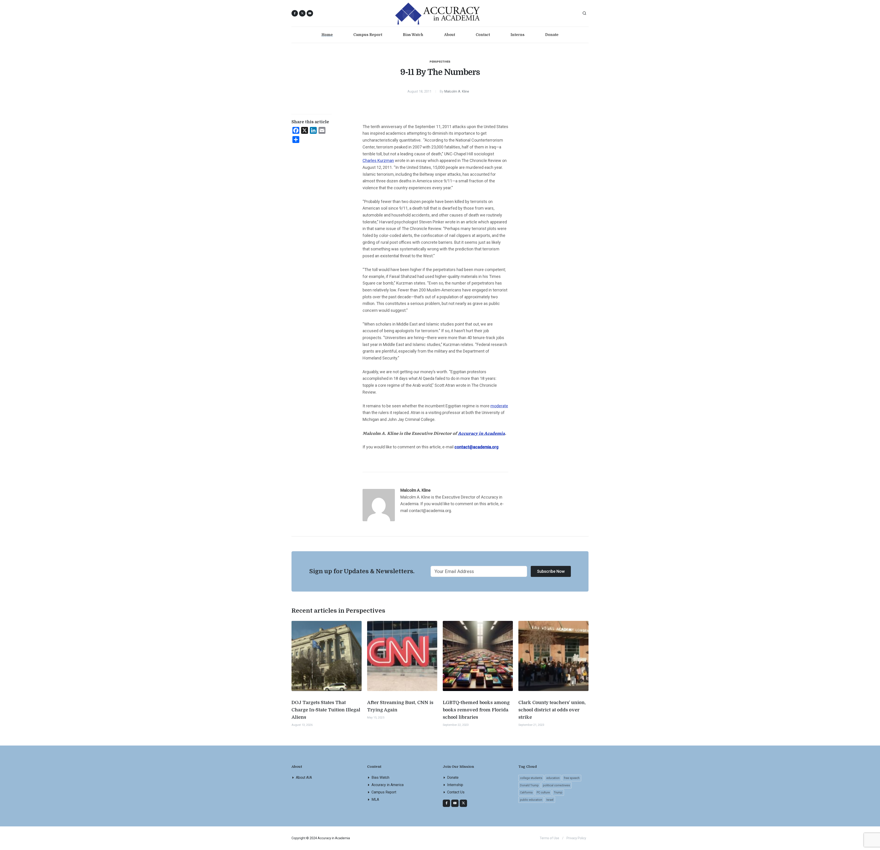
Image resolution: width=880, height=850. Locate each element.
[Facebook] (446, 803)
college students (531, 778)
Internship (455, 785)
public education (531, 799)
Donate (453, 777)
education (553, 778)
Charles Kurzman (378, 160)
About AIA (304, 777)
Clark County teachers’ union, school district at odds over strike (552, 710)
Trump (558, 792)
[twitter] (463, 803)
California (526, 792)
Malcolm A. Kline (456, 91)
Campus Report (383, 792)
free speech (572, 778)
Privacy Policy (576, 838)
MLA (375, 799)
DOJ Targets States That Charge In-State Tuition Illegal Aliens (326, 710)
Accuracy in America (387, 785)
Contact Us (456, 792)
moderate (499, 405)
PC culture (543, 792)
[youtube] (310, 13)
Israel (549, 799)
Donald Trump (529, 785)
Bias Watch (380, 777)
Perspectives (440, 61)
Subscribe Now (551, 571)
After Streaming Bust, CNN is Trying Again (400, 706)
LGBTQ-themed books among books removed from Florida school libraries (476, 710)
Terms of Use (549, 838)
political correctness (556, 785)
